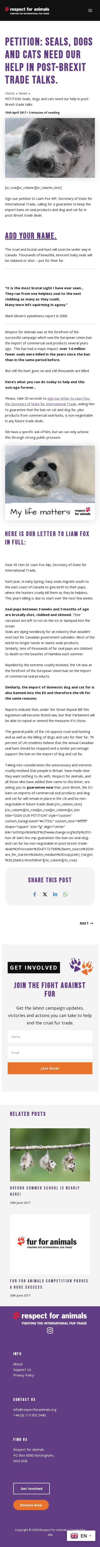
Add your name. (31, 236)
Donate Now (31, 1505)
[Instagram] (50, 1330)
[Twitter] (45, 894)
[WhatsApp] (65, 894)
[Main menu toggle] (90, 10)
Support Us (22, 1369)
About (18, 1364)
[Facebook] (34, 894)
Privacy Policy (23, 1375)
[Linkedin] (55, 894)
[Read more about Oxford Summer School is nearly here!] (50, 1154)
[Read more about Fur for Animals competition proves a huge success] (50, 1243)
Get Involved (31, 1488)
